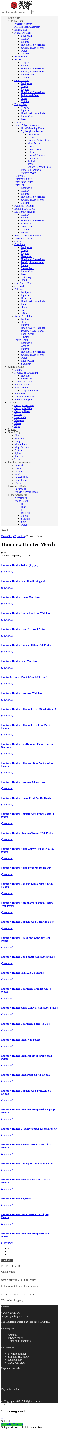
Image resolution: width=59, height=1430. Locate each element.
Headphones (20, 480)
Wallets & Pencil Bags (39, 166)
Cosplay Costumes (24, 405)
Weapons (19, 420)
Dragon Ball (20, 104)
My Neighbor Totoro (32, 131)
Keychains (26, 223)
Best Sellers (14, 17)
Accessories (20, 497)
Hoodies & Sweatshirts (33, 44)
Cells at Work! (21, 80)
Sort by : (5, 555)
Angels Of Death (23, 23)
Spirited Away (28, 172)
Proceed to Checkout (12, 1424)
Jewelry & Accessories (32, 47)
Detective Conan (23, 238)
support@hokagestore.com (15, 1316)
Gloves (18, 414)
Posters (24, 119)
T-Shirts (25, 53)
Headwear (26, 256)
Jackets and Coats (30, 95)
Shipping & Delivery (19, 1356)
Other (24, 50)
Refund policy (15, 1359)
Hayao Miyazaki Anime (26, 125)
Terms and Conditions (19, 1340)
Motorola (25, 512)
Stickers (18, 456)
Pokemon (19, 289)
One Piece (19, 244)
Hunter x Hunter (22, 178)
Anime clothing (16, 366)
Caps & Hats (21, 477)
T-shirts (18, 369)
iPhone (24, 515)
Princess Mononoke (31, 169)
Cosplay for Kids (30, 390)
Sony (23, 521)
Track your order (16, 1362)
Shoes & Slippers (36, 155)
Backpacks (26, 35)
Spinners (18, 453)
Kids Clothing (21, 387)
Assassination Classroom (27, 26)
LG (23, 509)
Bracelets (19, 465)
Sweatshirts (27, 378)
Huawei (25, 506)
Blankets (18, 435)
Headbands (20, 417)
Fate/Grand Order (23, 181)
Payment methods (17, 1353)
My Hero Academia (24, 211)
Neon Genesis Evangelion (27, 235)
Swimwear (20, 393)
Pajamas (32, 146)
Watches (18, 483)
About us (12, 1334)
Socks (24, 310)
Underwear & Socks (25, 396)
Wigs (17, 426)
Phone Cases (27, 74)
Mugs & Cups (35, 143)
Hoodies (25, 375)
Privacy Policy (15, 1337)
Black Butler (21, 56)
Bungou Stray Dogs (24, 208)
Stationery (33, 158)
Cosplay (25, 38)
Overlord (19, 286)
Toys (30, 163)
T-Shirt (31, 161)
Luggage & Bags (17, 486)
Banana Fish (20, 29)
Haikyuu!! (19, 175)
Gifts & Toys (14, 432)
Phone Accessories (17, 494)
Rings (17, 474)
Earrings (18, 468)
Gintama (18, 122)
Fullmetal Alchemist (24, 205)
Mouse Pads (27, 226)
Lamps (24, 265)
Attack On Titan (22, 32)
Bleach (18, 59)
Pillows (31, 152)
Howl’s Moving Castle (32, 128)
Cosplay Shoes (22, 411)
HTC (23, 503)
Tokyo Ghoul (21, 339)
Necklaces (19, 471)
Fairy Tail (19, 184)
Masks (17, 423)
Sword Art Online (23, 316)
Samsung (25, 518)
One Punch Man (22, 283)
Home (4, 536)
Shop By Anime (16, 20)
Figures (25, 41)
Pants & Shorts (22, 384)
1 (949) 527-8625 (10, 1313)
